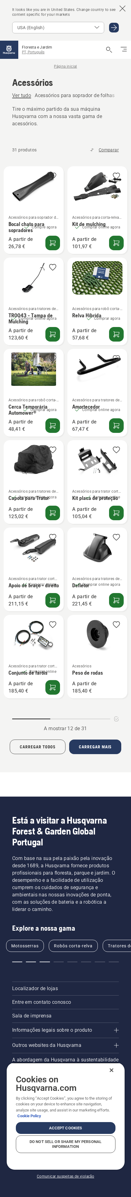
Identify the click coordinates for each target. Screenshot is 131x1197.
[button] (53, 176)
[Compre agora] (52, 243)
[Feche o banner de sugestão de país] (122, 8)
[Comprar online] (116, 513)
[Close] (111, 1070)
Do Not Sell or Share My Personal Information (65, 1144)
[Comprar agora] (116, 334)
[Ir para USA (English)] (114, 27)
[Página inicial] (9, 50)
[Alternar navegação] (123, 49)
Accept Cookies (65, 1128)
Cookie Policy (29, 1116)
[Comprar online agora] (116, 243)
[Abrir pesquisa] (109, 49)
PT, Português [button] (33, 52)
